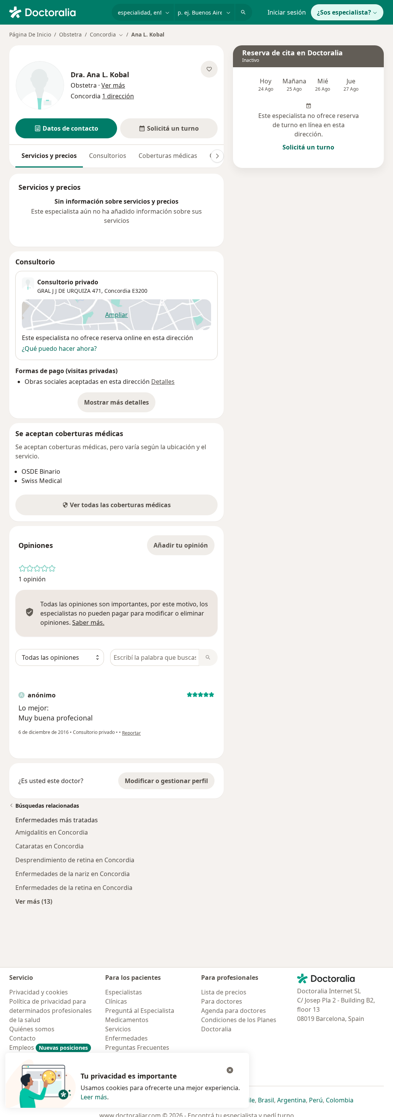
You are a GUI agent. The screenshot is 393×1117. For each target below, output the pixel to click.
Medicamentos (127, 1020)
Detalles (163, 381)
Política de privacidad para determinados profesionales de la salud (50, 1010)
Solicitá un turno (308, 147)
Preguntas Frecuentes (137, 1047)
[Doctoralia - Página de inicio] (57, 11)
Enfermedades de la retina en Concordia (73, 887)
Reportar (131, 733)
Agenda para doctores (233, 1010)
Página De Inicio (30, 34)
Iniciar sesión (287, 12)
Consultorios (107, 155)
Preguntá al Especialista (139, 1010)
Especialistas (123, 992)
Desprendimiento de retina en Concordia (74, 860)
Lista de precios (223, 992)
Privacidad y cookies (38, 992)
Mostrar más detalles (119, 404)
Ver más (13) (33, 901)
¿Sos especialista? (344, 12)
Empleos (48, 1047)
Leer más (94, 1097)
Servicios (118, 1029)
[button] (66, 128)
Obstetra (70, 34)
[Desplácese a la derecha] (217, 156)
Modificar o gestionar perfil (166, 781)
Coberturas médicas (168, 155)
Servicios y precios (49, 155)
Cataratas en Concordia (49, 846)
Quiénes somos (31, 1029)
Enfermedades (126, 1038)
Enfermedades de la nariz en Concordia (72, 874)
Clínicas (116, 1001)
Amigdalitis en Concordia (51, 832)
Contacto (22, 1038)
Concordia (117, 290)
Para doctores (221, 1001)
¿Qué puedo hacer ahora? (59, 348)
